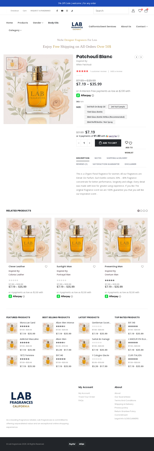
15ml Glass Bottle (95, 111)
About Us (126, 26)
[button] (111, 136)
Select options (33, 223)
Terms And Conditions (125, 400)
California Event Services (102, 26)
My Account (84, 393)
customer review (98, 71)
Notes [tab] (98, 158)
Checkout (15, 10)
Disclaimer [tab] (130, 164)
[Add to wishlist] (46, 267)
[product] (28, 240)
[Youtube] (62, 11)
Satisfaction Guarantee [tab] (106, 164)
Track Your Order (87, 396)
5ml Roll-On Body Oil (96, 106)
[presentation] (4, 89)
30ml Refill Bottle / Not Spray (100, 122)
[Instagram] (67, 11)
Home (9, 22)
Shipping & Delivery (124, 404)
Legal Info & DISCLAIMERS (127, 418)
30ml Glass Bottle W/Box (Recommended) (106, 117)
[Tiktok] (72, 11)
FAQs (81, 400)
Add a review (116, 71)
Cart (24, 10)
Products (23, 22)
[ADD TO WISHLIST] (129, 142)
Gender (37, 22)
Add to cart (110, 142)
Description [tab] (82, 158)
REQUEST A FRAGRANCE (41, 10)
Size (78, 107)
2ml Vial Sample (118, 106)
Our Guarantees (122, 396)
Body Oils (53, 22)
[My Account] (133, 10)
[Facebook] (57, 11)
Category (14, 30)
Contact (141, 26)
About (117, 393)
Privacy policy (121, 407)
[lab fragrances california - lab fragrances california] (77, 26)
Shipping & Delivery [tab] (117, 158)
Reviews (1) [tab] (81, 164)
